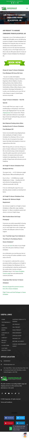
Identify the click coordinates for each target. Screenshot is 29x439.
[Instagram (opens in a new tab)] (16, 3)
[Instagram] (18, 393)
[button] (9, 418)
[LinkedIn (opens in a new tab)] (17, 3)
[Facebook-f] (2, 393)
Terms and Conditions (6, 402)
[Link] (15, 393)
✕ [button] (27, 424)
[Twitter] (5, 393)
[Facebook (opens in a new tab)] (14, 3)
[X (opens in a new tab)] (12, 3)
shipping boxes (7, 112)
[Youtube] (8, 393)
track (11, 245)
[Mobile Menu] (27, 8)
